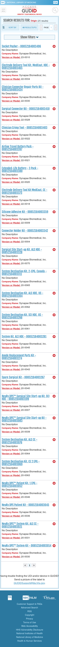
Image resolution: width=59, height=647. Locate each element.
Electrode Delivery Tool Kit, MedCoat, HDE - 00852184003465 (26, 66)
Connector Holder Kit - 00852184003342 (25, 230)
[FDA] (55, 2)
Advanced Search (29, 607)
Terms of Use (29, 622)
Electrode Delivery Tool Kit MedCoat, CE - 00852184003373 (24, 191)
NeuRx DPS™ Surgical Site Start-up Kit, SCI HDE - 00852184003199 (25, 397)
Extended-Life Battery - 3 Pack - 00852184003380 (20, 169)
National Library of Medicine (21, 2)
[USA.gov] (49, 598)
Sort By (12, 27)
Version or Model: (11, 57)
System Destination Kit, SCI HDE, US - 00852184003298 (22, 316)
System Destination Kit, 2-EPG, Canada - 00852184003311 (24, 272)
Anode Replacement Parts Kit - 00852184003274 (19, 357)
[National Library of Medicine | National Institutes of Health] (29, 598)
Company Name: (10, 53)
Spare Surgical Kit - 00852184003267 (23, 377)
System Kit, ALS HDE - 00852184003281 (24, 336)
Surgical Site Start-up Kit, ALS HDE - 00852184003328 (22, 251)
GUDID (30, 10)
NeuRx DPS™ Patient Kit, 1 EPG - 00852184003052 (19, 484)
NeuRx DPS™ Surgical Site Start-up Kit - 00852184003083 (24, 419)
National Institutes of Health (29, 633)
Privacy (29, 618)
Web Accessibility (29, 625)
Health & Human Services (29, 640)
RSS (29, 611)
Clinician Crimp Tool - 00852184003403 (24, 127)
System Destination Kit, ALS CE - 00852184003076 (19, 441)
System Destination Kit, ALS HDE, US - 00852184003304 (22, 294)
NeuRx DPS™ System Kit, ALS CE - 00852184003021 (20, 525)
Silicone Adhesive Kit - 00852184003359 (25, 212)
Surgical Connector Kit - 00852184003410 (26, 109)
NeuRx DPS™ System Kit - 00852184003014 (26, 545)
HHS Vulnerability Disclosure (29, 629)
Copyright (29, 614)
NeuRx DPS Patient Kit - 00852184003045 (25, 505)
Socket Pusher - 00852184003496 (21, 46)
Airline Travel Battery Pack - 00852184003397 (18, 148)
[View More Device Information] (54, 46)
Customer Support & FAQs (29, 603)
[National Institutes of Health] (4, 2)
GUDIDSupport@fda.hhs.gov (29, 583)
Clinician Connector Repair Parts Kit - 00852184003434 (23, 88)
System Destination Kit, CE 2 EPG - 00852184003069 (21, 463)
